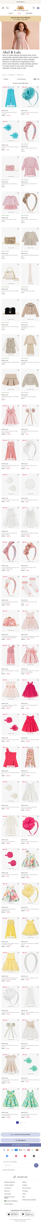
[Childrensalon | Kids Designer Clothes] (20, 7)
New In (11, 13)
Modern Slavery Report (29, 1200)
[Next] (24, 1122)
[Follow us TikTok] (34, 1157)
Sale (19, 13)
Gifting (24, 1182)
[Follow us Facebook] (7, 1157)
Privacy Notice (26, 1188)
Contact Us (7, 1188)
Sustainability (8, 1204)
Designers (29, 13)
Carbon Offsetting (11, 1201)
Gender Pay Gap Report (9, 1197)
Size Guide (7, 1194)
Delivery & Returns (9, 1182)
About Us (7, 1191)
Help (23, 1197)
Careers (24, 1185)
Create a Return (9, 1185)
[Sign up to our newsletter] (36, 1165)
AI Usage (25, 1191)
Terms (24, 1194)
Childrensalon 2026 (24, 1219)
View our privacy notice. (9, 1169)
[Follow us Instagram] (16, 1157)
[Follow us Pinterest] (25, 1157)
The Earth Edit (22, 1177)
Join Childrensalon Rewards (20, 1145)
